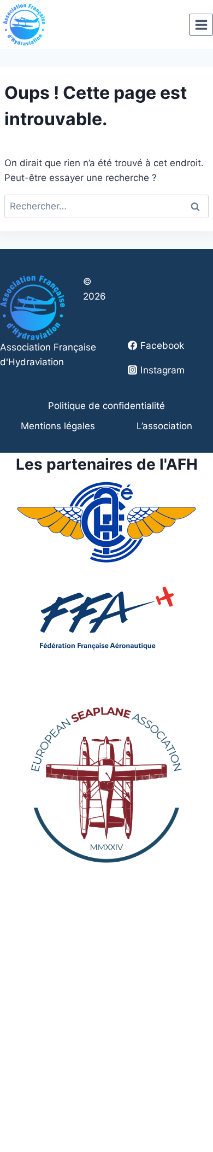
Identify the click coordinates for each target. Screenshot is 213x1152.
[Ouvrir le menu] (201, 25)
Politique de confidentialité (106, 405)
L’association (164, 425)
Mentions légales (58, 425)
